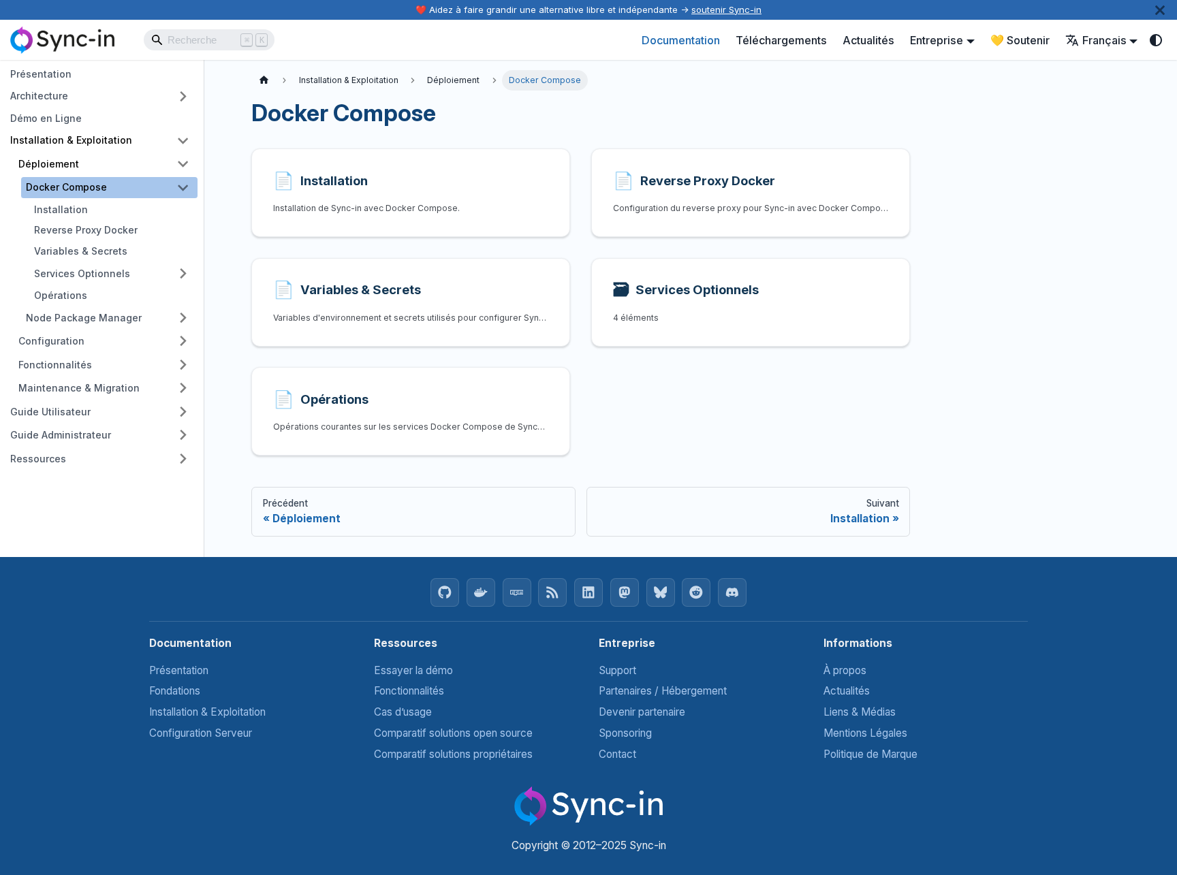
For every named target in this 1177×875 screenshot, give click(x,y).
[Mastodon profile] (624, 592)
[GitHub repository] (444, 592)
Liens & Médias (859, 711)
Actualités (868, 40)
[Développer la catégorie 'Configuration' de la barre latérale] (183, 340)
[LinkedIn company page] (588, 592)
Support (617, 670)
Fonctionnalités (409, 690)
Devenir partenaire (642, 711)
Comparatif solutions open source (453, 733)
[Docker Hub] (481, 592)
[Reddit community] (696, 592)
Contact (617, 754)
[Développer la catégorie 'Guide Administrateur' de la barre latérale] (183, 435)
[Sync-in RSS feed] (552, 592)
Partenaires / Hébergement (663, 690)
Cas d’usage (403, 711)
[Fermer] (1160, 10)
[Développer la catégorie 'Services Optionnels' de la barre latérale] (183, 273)
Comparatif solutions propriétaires (453, 754)
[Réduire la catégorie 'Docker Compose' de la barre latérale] (183, 187)
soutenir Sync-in (726, 9)
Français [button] (1104, 40)
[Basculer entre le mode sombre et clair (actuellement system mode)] (1156, 39)
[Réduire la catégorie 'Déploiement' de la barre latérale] (183, 163)
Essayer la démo (413, 670)
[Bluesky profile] (660, 592)
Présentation (178, 670)
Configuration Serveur (200, 733)
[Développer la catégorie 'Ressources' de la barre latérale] (183, 458)
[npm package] (517, 592)
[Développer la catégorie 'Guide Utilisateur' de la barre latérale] (183, 411)
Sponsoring (625, 733)
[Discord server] (732, 592)
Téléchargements (781, 40)
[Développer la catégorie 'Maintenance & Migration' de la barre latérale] (183, 387)
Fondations (174, 690)
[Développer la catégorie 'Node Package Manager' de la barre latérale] (183, 317)
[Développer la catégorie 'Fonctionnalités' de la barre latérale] (183, 364)
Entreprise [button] (936, 40)
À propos (844, 670)
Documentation (681, 40)
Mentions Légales (865, 733)
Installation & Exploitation (207, 711)
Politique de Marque (870, 754)
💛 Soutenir (1020, 40)
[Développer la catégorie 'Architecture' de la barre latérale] (183, 96)
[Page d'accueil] (264, 80)
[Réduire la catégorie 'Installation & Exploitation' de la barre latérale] (183, 140)
